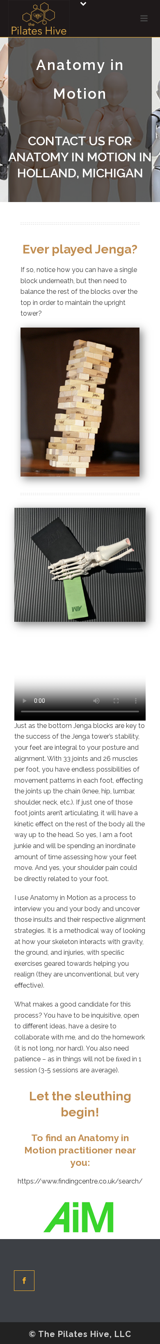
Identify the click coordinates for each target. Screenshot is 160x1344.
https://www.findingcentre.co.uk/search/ (80, 1181)
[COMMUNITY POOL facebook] (24, 1280)
